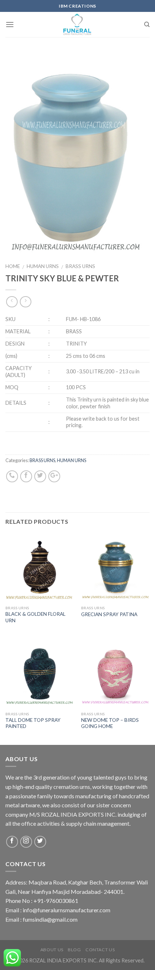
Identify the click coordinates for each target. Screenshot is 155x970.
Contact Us (100, 949)
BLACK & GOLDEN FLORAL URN (35, 617)
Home (12, 266)
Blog (74, 949)
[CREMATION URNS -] (77, 24)
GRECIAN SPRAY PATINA (109, 614)
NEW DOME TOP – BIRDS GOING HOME (110, 723)
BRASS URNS (80, 266)
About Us (51, 949)
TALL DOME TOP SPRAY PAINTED (33, 723)
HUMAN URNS (43, 266)
